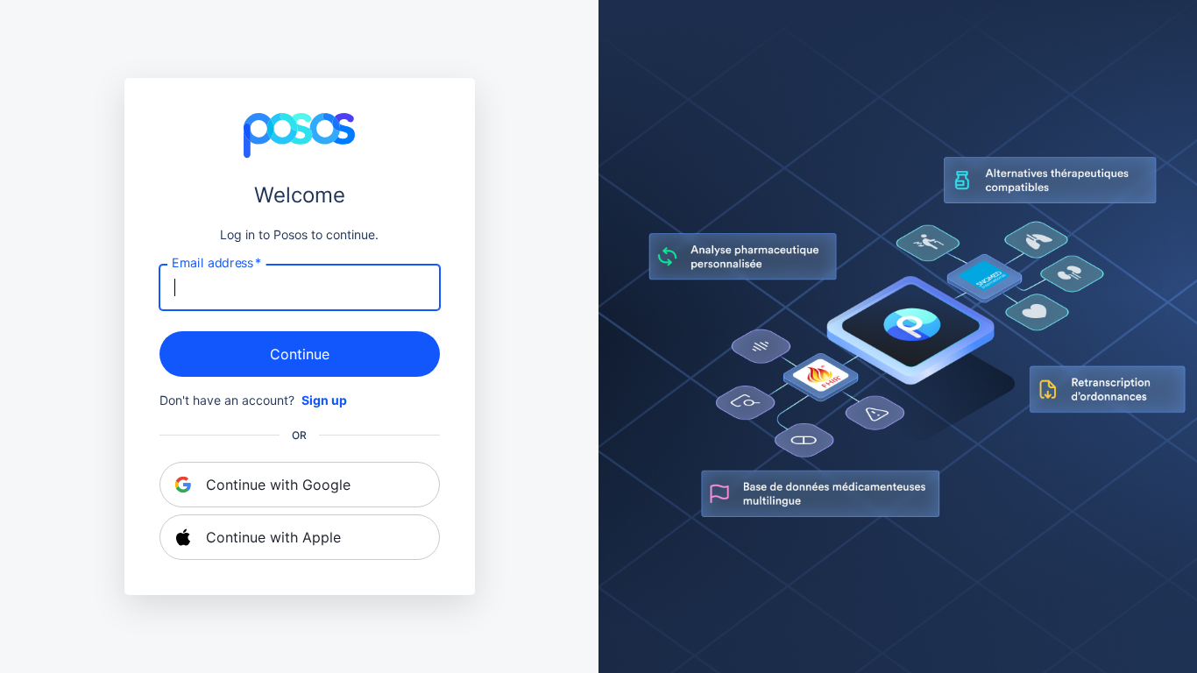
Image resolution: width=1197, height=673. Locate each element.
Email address (216, 263)
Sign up (324, 400)
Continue (299, 354)
